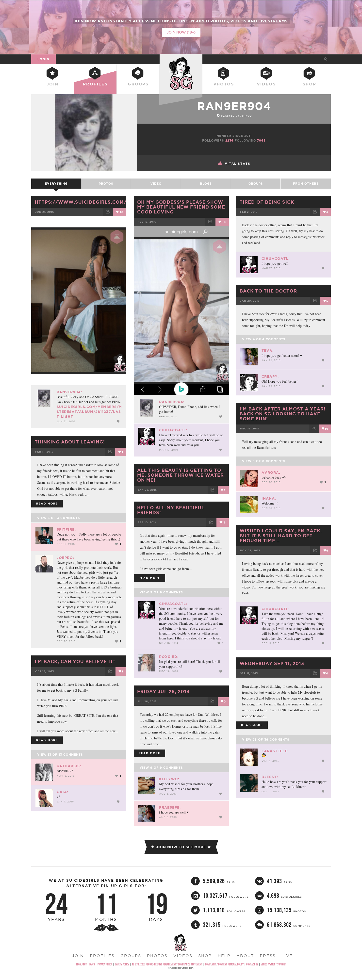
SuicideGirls (181, 59)
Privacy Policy (105, 964)
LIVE (287, 955)
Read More (47, 503)
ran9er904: (69, 392)
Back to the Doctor (268, 290)
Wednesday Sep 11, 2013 (272, 663)
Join (53, 84)
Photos (224, 84)
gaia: (62, 792)
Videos (266, 84)
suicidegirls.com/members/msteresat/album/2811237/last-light (89, 412)
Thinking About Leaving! (70, 441)
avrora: (271, 472)
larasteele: (275, 751)
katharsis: (69, 766)
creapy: (270, 376)
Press (268, 955)
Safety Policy (122, 964)
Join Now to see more (181, 847)
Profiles (95, 84)
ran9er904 (234, 106)
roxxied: (169, 657)
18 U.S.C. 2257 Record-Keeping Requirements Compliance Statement (167, 964)
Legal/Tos (81, 964)
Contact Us (252, 964)
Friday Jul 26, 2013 (163, 691)
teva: (268, 351)
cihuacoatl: (173, 430)
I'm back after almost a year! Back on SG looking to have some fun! (283, 413)
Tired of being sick (267, 201)
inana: (269, 498)
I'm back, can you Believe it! (75, 661)
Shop (309, 84)
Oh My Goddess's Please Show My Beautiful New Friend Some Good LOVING (181, 206)
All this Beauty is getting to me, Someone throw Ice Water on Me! (180, 475)
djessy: (270, 777)
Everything (56, 183)
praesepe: (170, 807)
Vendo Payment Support (273, 964)
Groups (138, 84)
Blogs (206, 183)
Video (156, 183)
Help (224, 955)
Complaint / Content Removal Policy (224, 964)
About (245, 955)
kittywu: (169, 779)
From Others (306, 183)
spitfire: (66, 529)
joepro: (65, 558)
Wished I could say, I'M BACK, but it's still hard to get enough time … (281, 535)
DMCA (92, 964)
